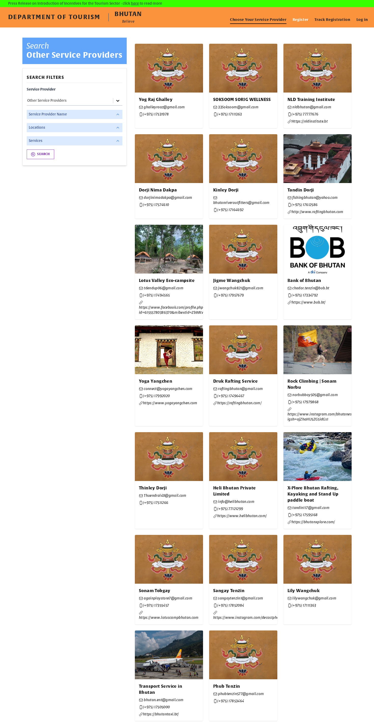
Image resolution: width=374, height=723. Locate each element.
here (135, 3)
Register (301, 19)
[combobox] (27, 100)
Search (43, 154)
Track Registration (332, 19)
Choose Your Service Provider (258, 20)
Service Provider (41, 89)
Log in (362, 19)
